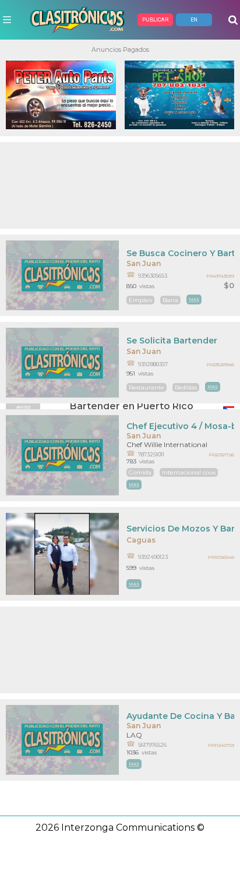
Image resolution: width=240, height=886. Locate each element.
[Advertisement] (120, 185)
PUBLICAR (155, 20)
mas (194, 299)
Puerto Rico (165, 406)
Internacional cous (189, 472)
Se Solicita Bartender (171, 340)
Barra (170, 300)
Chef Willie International (166, 444)
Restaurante (146, 387)
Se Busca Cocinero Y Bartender (180, 253)
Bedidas (186, 387)
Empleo (140, 300)
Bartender (95, 406)
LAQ (134, 735)
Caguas (141, 540)
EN (193, 20)
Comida (140, 472)
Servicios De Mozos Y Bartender (180, 528)
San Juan (143, 263)
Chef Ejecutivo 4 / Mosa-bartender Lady (180, 426)
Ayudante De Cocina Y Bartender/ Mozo (180, 716)
